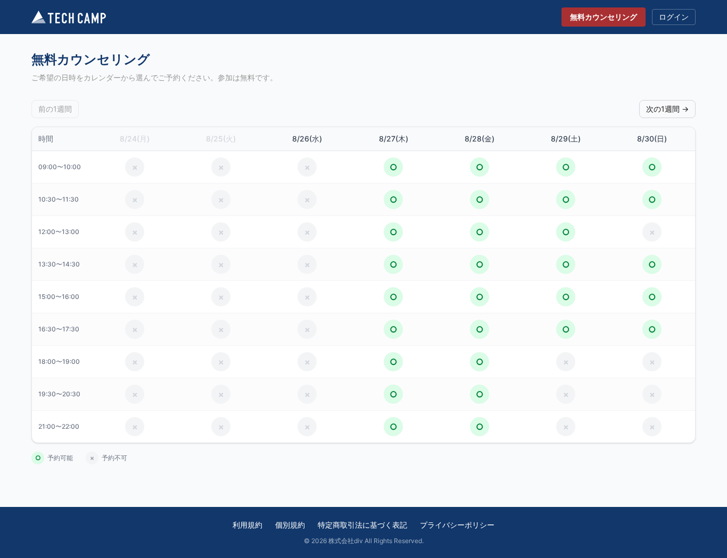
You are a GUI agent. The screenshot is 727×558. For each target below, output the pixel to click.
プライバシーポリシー (457, 524)
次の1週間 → (667, 108)
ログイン (674, 16)
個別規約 (290, 524)
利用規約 (247, 524)
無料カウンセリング (603, 16)
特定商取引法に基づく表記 (362, 524)
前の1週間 (55, 108)
